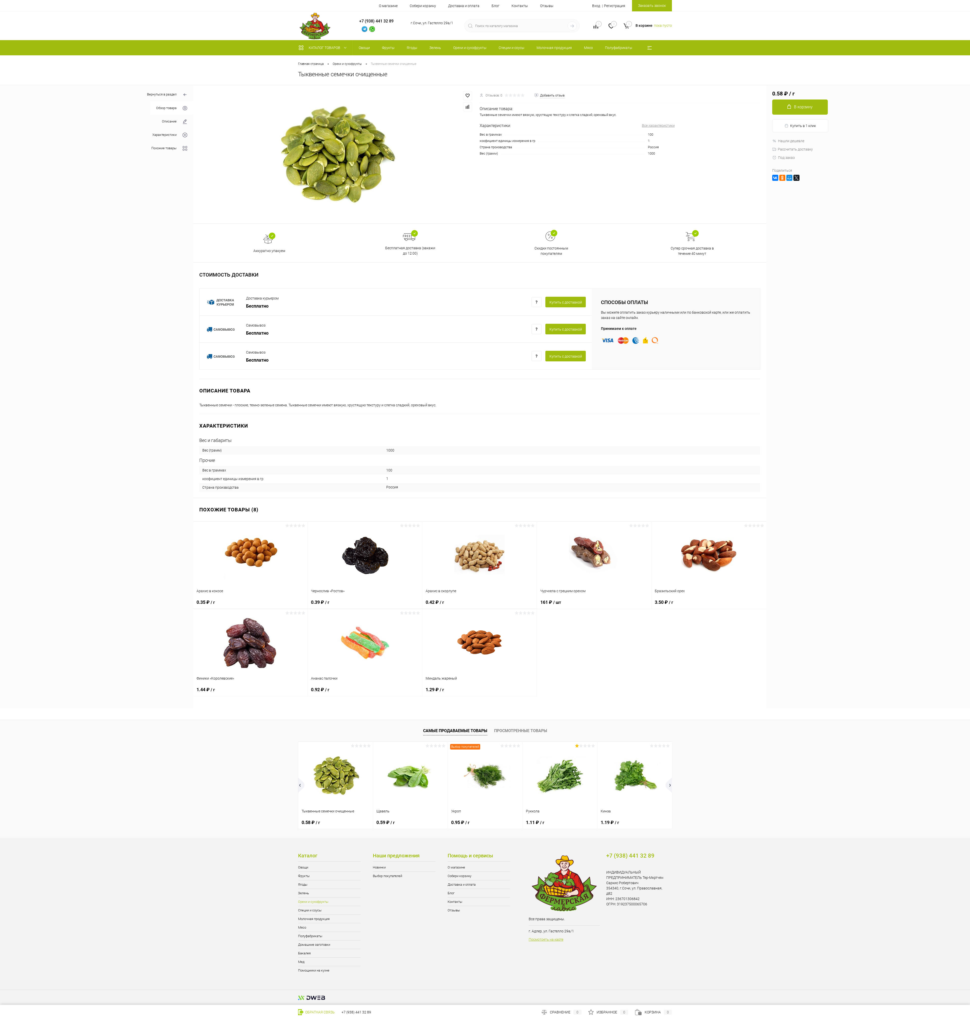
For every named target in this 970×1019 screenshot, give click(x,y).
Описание (169, 121)
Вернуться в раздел (162, 94)
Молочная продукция (314, 919)
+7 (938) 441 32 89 (356, 1012)
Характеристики (164, 135)
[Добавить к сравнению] (467, 106)
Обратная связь (319, 1012)
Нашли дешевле (791, 141)
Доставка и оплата (463, 6)
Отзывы (546, 6)
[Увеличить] (336, 154)
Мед (301, 962)
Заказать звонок (652, 6)
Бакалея (304, 953)
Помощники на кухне (313, 970)
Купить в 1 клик (803, 126)
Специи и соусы (310, 910)
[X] (796, 178)
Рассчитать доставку (795, 149)
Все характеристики (658, 125)
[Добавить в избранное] (467, 95)
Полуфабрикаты (310, 936)
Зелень (303, 893)
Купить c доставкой (565, 302)
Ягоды (302, 884)
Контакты (520, 6)
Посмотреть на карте (546, 939)
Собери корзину (423, 6)
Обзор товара (166, 108)
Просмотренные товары (520, 730)
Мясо (302, 927)
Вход (596, 6)
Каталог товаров (325, 48)
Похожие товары (164, 148)
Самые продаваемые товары (455, 730)
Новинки (379, 867)
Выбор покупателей (387, 876)
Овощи (303, 867)
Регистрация (614, 6)
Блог (495, 6)
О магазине (388, 6)
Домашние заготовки (314, 945)
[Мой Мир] (789, 178)
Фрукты (304, 876)
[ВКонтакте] (775, 178)
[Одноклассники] (782, 178)
